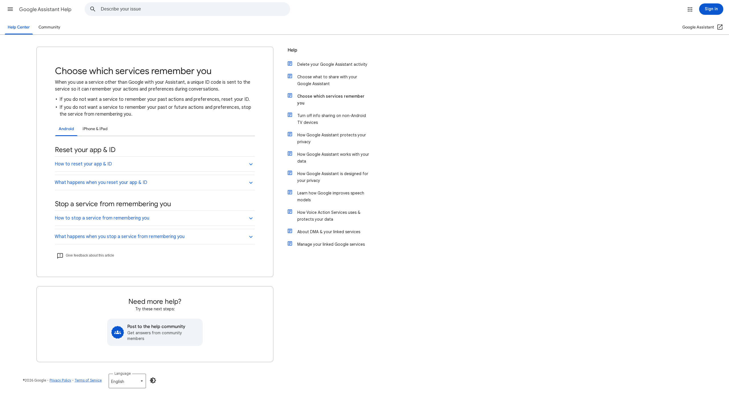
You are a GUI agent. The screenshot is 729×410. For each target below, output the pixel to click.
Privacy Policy (60, 380)
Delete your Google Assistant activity (332, 64)
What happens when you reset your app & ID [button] (101, 182)
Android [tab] (66, 128)
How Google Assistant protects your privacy (331, 138)
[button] (10, 9)
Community (49, 27)
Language (122, 373)
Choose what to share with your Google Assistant (327, 80)
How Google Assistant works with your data (333, 158)
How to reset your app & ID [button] (83, 164)
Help (292, 50)
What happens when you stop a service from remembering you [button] (120, 236)
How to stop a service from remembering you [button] (102, 218)
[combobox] (195, 9)
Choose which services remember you (330, 100)
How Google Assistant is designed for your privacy (332, 177)
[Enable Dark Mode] (153, 380)
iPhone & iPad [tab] (95, 128)
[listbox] (127, 381)
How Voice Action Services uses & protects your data (329, 216)
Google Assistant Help (45, 9)
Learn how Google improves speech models (330, 196)
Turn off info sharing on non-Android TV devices (331, 119)
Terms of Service (88, 380)
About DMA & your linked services (328, 231)
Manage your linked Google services (331, 244)
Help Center (19, 27)
